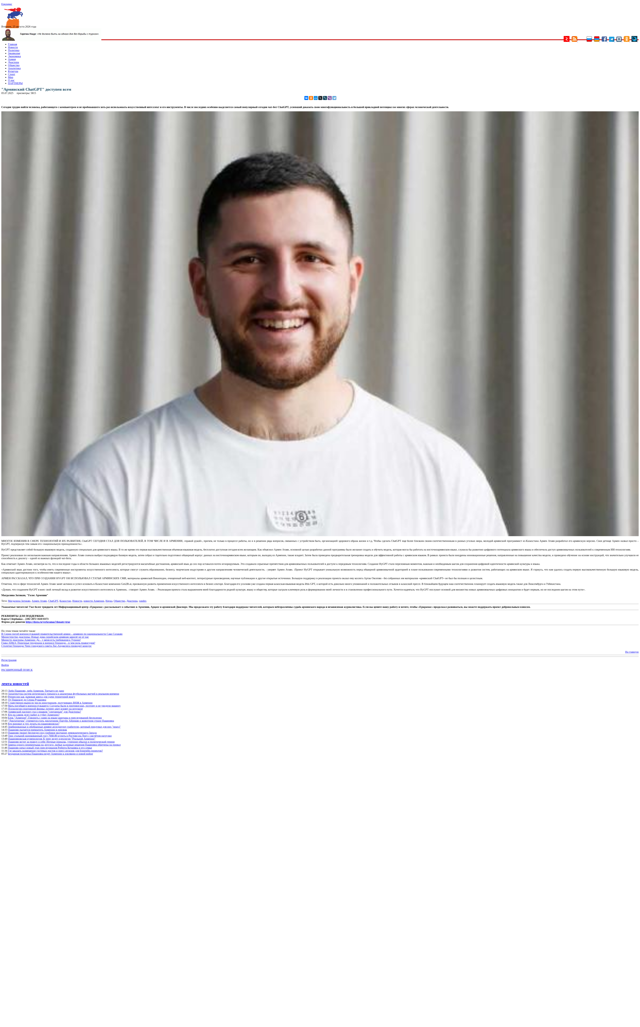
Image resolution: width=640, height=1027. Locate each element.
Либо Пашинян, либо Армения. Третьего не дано (36, 690)
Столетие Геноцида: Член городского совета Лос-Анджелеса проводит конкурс (46, 645)
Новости (13, 47)
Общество (14, 65)
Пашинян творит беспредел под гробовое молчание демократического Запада (52, 732)
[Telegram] (334, 98)
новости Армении (94, 601)
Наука (109, 601)
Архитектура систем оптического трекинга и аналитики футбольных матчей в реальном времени (63, 693)
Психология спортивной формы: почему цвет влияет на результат (45, 708)
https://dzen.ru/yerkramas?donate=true (48, 621)
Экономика (14, 56)
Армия (12, 59)
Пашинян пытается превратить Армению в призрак (37, 729)
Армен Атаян (39, 601)
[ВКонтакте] (306, 98)
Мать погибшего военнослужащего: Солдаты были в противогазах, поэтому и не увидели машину (64, 705)
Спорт (11, 74)
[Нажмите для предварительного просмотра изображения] (320, 535)
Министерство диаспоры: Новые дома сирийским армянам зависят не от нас (45, 637)
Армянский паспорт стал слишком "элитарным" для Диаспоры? (44, 711)
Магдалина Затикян (19, 601)
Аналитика (14, 68)
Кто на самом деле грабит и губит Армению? (34, 714)
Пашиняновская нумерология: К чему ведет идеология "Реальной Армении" (52, 738)
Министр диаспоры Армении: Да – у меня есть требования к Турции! (41, 639)
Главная (12, 44)
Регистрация (8, 660)
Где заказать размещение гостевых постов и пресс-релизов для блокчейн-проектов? (55, 750)
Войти (5, 665)
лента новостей (15, 684)
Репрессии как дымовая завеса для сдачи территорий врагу (41, 696)
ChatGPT (53, 601)
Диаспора (13, 62)
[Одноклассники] (311, 98)
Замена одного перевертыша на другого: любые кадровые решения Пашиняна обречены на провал (64, 744)
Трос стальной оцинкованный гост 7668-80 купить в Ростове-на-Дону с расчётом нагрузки (60, 735)
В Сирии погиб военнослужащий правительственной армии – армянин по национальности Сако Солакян (61, 633)
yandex (142, 601)
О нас (11, 80)
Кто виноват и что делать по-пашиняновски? (33, 723)
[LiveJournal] (325, 98)
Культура (13, 71)
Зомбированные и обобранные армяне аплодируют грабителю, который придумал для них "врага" (64, 726)
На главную (632, 651)
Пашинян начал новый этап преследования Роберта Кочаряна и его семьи (50, 747)
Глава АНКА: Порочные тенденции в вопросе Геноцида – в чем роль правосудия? (48, 643)
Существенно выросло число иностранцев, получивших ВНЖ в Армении (50, 702)
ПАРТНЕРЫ (15, 83)
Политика (13, 50)
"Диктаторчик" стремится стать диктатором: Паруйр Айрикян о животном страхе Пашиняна (61, 720)
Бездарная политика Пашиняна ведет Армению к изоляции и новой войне (50, 753)
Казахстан (65, 601)
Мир (10, 77)
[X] (320, 98)
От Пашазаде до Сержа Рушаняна (27, 699)
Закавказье (14, 53)
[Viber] (330, 98)
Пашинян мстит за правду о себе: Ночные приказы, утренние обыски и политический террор (61, 741)
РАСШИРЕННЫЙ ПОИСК (17, 669)
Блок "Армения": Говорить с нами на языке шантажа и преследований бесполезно (55, 717)
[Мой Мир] (316, 98)
